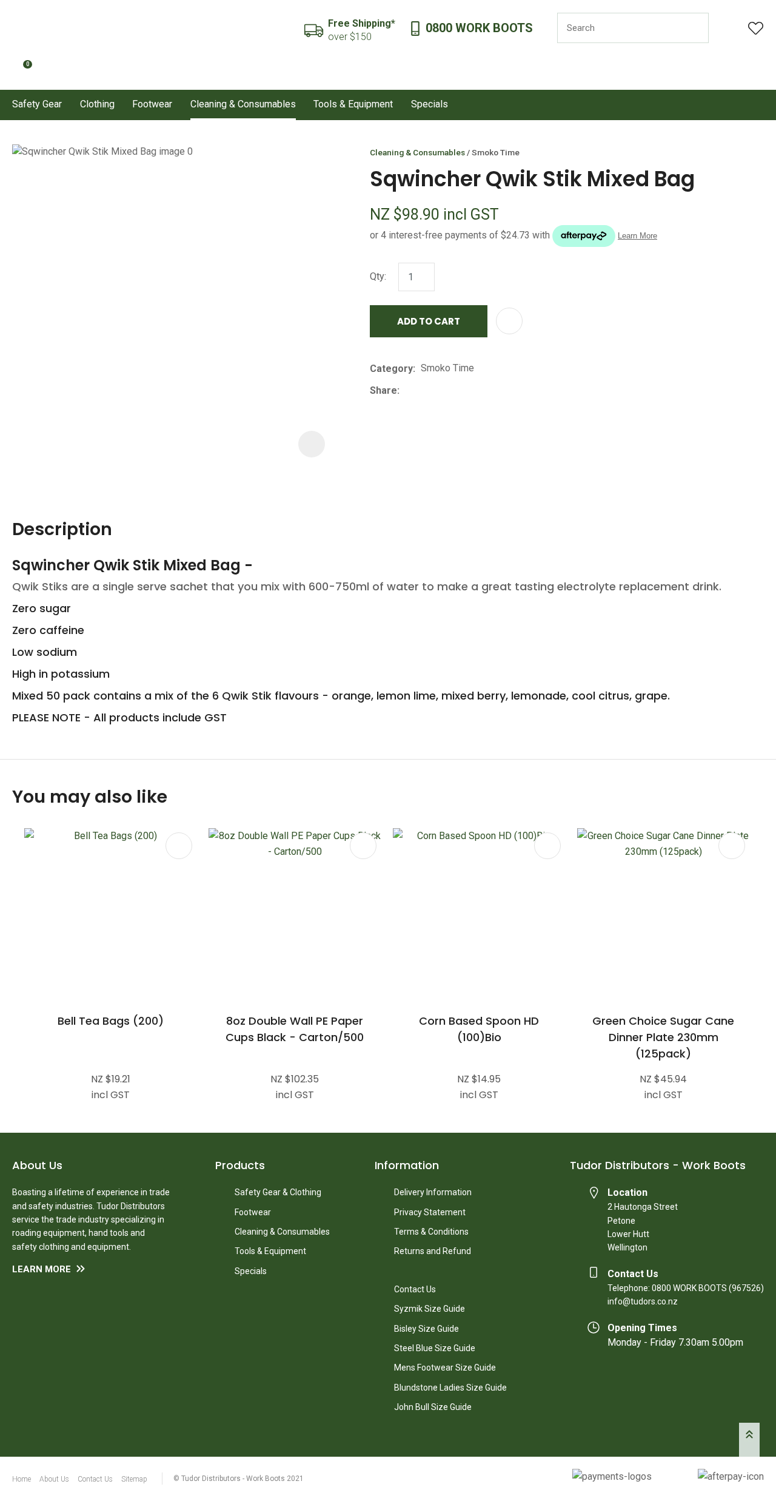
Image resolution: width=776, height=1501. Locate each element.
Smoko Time (496, 152)
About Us (54, 1479)
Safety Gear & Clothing (278, 1192)
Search (694, 28)
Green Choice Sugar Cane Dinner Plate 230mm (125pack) (663, 1037)
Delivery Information (433, 1192)
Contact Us (415, 1289)
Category (391, 368)
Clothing (97, 104)
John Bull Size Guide (433, 1407)
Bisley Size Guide (426, 1329)
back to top (749, 1440)
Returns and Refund (432, 1251)
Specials (429, 104)
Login (728, 28)
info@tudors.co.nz (642, 1301)
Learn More (41, 1269)
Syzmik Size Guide (429, 1309)
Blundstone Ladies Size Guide (450, 1387)
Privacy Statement (430, 1212)
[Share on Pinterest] (460, 390)
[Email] (442, 390)
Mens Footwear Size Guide (445, 1367)
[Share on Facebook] (407, 390)
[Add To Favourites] (509, 321)
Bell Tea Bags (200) (111, 1020)
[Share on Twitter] (423, 391)
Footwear (152, 104)
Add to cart (428, 321)
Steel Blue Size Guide (434, 1348)
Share (383, 390)
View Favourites (756, 28)
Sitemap (134, 1479)
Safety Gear (37, 104)
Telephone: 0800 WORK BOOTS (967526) (685, 1288)
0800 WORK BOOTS (479, 28)
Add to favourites (179, 845)
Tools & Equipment (353, 104)
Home (21, 1479)
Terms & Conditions (431, 1231)
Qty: (378, 276)
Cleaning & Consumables (243, 104)
